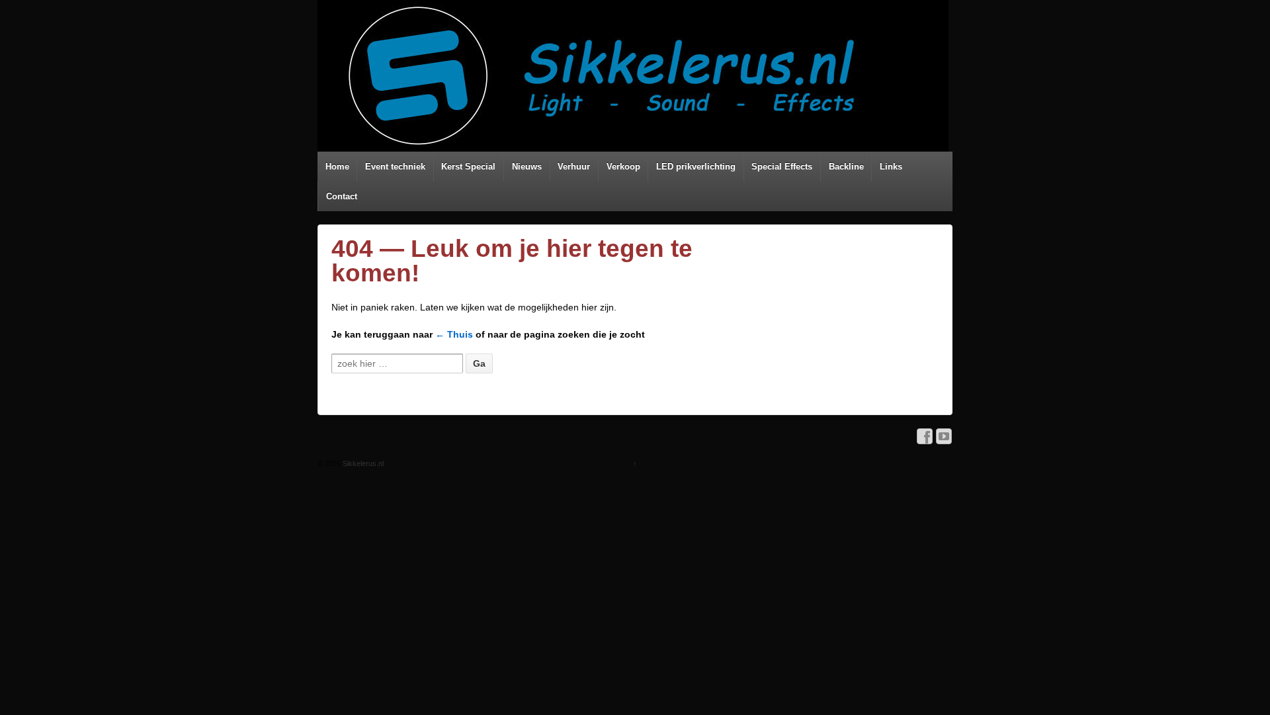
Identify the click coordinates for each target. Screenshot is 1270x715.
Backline (846, 166)
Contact (341, 196)
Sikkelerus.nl (362, 463)
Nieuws (527, 166)
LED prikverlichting (696, 166)
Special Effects (781, 166)
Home (337, 166)
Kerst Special (468, 166)
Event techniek (395, 166)
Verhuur (574, 166)
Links (891, 166)
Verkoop (623, 166)
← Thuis (454, 334)
